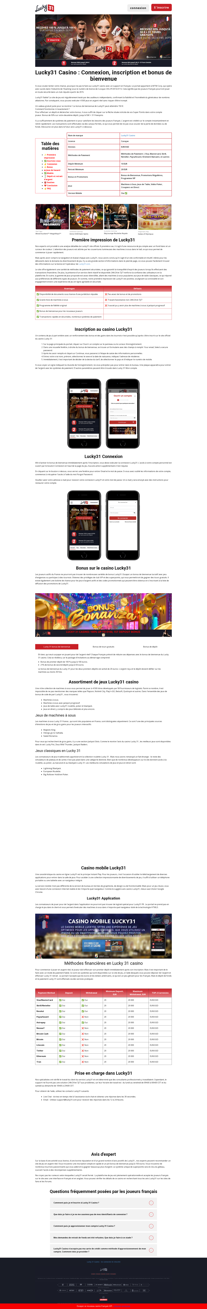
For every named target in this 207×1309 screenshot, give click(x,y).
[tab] (103, 1203)
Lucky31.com (84, 264)
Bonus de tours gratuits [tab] (103, 646)
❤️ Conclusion (50, 185)
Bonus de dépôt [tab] (150, 646)
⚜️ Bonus (48, 167)
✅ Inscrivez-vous (52, 161)
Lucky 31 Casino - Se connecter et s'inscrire (103, 1262)
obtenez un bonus (122, 1306)
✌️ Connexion (50, 164)
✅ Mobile (49, 173)
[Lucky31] (44, 8)
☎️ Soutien (49, 182)
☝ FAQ (47, 188)
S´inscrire (161, 7)
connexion (138, 8)
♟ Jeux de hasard (52, 170)
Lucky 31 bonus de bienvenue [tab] (56, 646)
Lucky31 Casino (128, 135)
